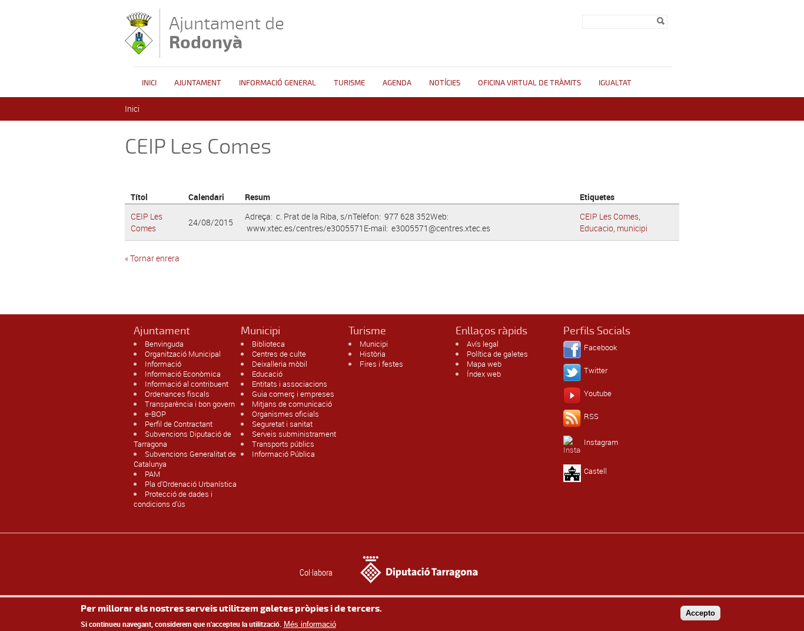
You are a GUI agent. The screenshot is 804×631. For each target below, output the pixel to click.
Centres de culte (279, 353)
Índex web (484, 373)
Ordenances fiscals (177, 393)
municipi (632, 228)
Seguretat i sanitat (282, 424)
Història (373, 353)
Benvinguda (164, 343)
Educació (267, 373)
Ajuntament (197, 83)
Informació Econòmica (183, 373)
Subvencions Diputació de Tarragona (182, 439)
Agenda (397, 83)
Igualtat (615, 83)
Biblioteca (268, 343)
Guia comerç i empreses (293, 393)
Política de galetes (497, 353)
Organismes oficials (285, 414)
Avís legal (483, 343)
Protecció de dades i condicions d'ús (173, 499)
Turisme (349, 83)
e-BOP (155, 414)
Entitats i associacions (289, 383)
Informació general (277, 83)
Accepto (700, 612)
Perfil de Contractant (178, 424)
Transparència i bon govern (190, 403)
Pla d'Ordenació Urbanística (191, 484)
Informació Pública (283, 454)
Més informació (310, 623)
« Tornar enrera (152, 258)
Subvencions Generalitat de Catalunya (185, 459)
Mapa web (484, 363)
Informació (163, 363)
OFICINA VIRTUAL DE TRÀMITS (529, 83)
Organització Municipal (183, 353)
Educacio (596, 228)
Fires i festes (381, 363)
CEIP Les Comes (146, 222)
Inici (149, 83)
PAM (152, 474)
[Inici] (139, 52)
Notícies (444, 83)
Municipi (374, 343)
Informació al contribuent (186, 383)
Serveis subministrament (294, 434)
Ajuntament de (226, 32)
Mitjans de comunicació (292, 403)
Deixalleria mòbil (279, 363)
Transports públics (283, 444)
